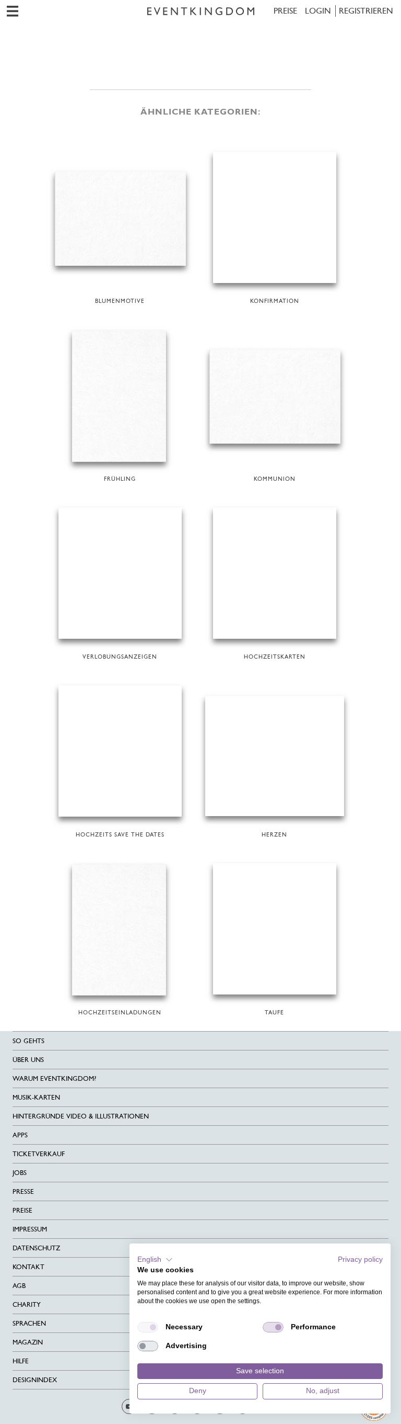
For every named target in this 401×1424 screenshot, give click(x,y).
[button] (155, 1259)
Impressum (30, 1229)
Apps (20, 1135)
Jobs (20, 1173)
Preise (285, 11)
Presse (23, 1191)
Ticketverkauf (39, 1154)
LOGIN (318, 11)
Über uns (28, 1060)
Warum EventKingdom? (54, 1078)
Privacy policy (360, 1259)
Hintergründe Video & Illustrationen (81, 1116)
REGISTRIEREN (366, 11)
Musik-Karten (36, 1097)
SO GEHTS (28, 1041)
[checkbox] (147, 1327)
